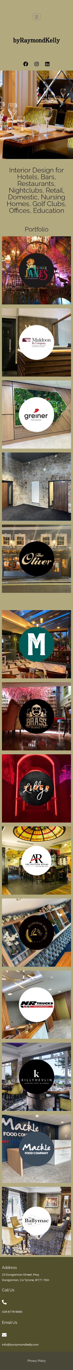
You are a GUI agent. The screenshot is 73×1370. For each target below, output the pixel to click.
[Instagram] (36, 64)
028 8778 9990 (12, 1311)
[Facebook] (26, 64)
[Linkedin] (47, 64)
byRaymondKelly (36, 40)
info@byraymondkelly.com (20, 1344)
